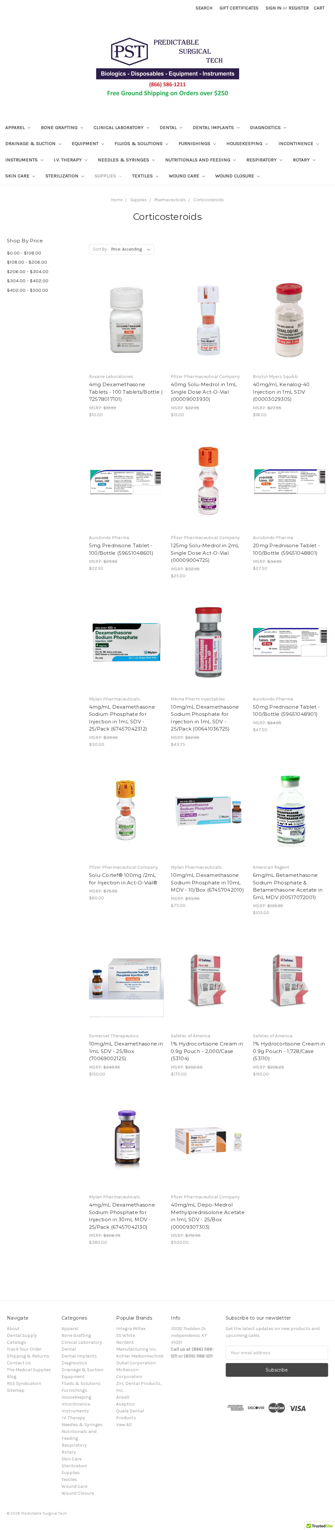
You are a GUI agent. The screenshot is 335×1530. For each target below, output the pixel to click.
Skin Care (18, 176)
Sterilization (62, 176)
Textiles (143, 176)
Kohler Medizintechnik (140, 1356)
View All (124, 1424)
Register (299, 8)
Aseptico (125, 1404)
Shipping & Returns (28, 1356)
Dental (169, 127)
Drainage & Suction (31, 143)
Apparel (15, 127)
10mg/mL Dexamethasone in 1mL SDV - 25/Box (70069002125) (126, 1051)
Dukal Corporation (136, 1363)
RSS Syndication (24, 1383)
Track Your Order (24, 1349)
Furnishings (195, 143)
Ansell (122, 1397)
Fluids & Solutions (139, 143)
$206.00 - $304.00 (27, 271)
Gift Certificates (239, 8)
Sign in (273, 8)
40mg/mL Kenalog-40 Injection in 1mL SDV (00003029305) (281, 391)
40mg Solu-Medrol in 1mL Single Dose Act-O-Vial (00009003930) (204, 391)
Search (204, 8)
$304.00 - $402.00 (27, 281)
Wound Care (185, 176)
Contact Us (19, 1363)
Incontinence (296, 143)
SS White (125, 1335)
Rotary (302, 160)
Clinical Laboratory (119, 127)
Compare (124, 326)
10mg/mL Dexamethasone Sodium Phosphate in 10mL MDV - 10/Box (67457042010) (207, 882)
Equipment (86, 143)
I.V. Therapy (68, 160)
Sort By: (100, 249)
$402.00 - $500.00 (27, 290)
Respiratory (262, 160)
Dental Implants (214, 127)
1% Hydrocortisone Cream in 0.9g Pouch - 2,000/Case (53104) (207, 1051)
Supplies (106, 176)
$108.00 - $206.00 (27, 262)
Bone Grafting (60, 127)
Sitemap (16, 1390)
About (13, 1328)
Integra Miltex (131, 1328)
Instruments (22, 160)
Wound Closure (235, 176)
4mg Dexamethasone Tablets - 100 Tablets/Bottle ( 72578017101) (126, 391)
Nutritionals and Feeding (198, 160)
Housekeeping (245, 143)
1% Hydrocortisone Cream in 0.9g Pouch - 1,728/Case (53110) (289, 1051)
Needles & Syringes (124, 160)
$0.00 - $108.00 (24, 253)
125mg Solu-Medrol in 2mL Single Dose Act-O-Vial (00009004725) (205, 552)
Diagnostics (266, 127)
